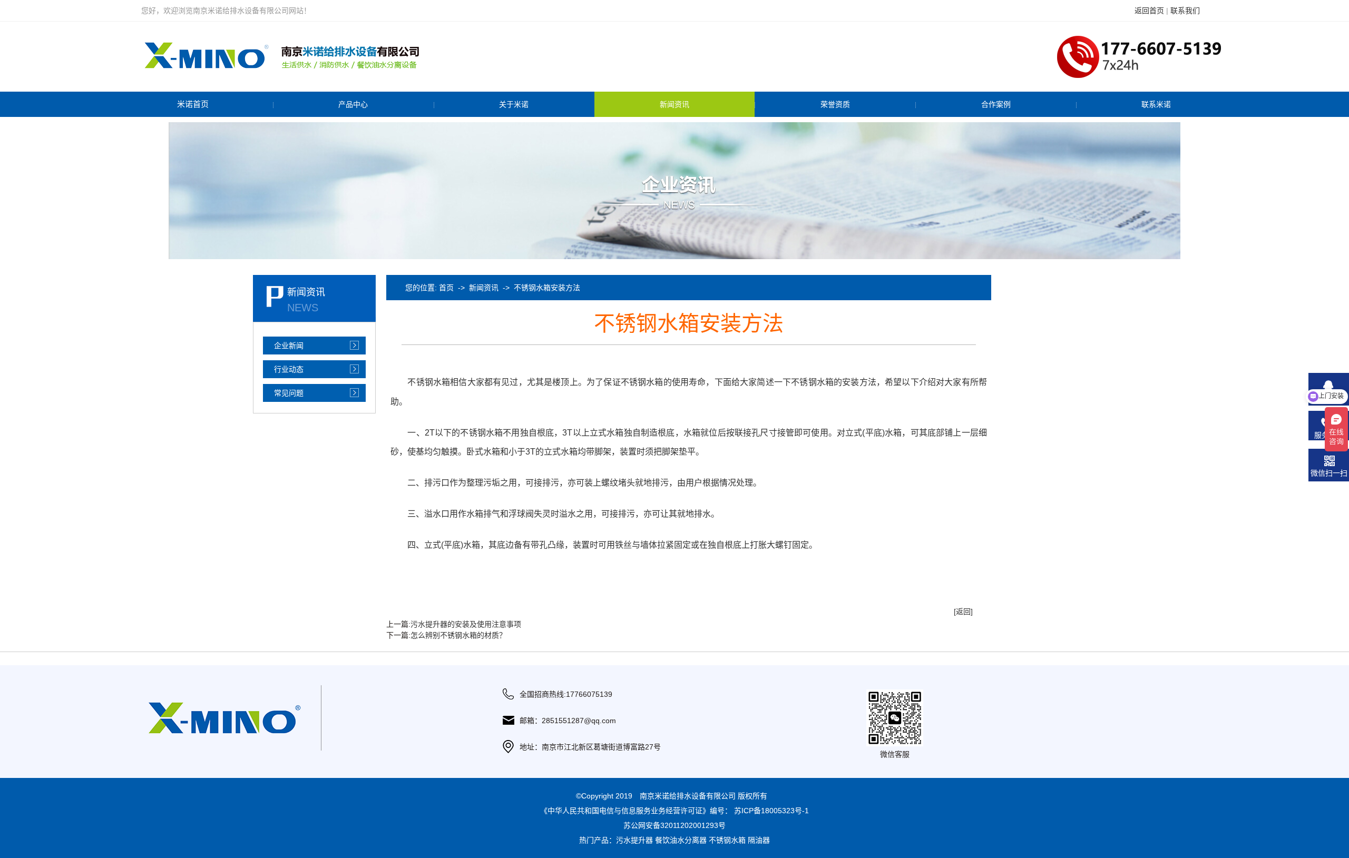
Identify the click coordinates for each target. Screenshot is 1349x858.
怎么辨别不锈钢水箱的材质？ (458, 635)
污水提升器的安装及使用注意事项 (465, 624)
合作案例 (996, 104)
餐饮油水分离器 (681, 840)
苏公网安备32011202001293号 (674, 825)
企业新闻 (289, 345)
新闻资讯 (674, 104)
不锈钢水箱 (727, 840)
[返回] (963, 611)
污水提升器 (634, 840)
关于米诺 (514, 104)
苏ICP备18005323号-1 (771, 810)
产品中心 (353, 104)
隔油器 (759, 840)
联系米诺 (1156, 104)
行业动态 (289, 369)
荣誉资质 (835, 104)
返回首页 (1149, 10)
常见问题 (289, 393)
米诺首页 (193, 104)
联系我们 (1185, 10)
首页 (446, 287)
